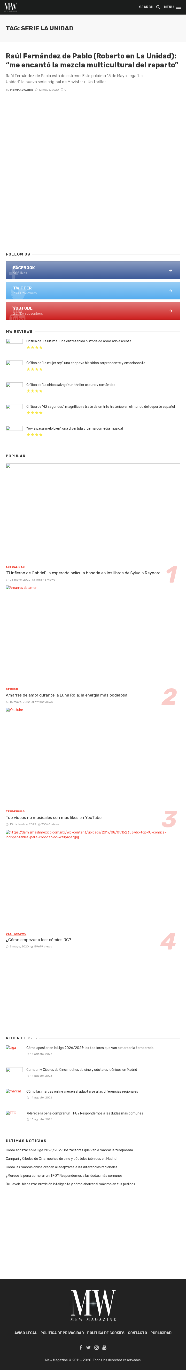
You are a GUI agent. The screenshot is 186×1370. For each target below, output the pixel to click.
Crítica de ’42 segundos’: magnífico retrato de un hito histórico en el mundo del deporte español (100, 407)
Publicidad (160, 1333)
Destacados (16, 933)
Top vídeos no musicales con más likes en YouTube (53, 817)
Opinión (12, 689)
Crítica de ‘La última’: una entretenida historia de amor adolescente (79, 341)
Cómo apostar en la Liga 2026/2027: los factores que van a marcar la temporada (90, 1048)
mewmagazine (21, 89)
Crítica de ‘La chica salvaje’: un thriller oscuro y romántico (71, 385)
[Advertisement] (93, 208)
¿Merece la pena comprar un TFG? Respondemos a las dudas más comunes (84, 1113)
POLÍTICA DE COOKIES (105, 1333)
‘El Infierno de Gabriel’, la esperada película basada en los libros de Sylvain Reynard (83, 572)
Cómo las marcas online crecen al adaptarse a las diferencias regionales (82, 1092)
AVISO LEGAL (26, 1333)
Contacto (137, 1333)
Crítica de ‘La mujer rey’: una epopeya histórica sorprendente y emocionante (85, 363)
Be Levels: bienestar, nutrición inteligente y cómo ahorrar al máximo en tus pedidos (70, 1184)
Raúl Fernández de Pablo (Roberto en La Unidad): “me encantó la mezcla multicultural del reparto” (92, 60)
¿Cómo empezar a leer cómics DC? (38, 939)
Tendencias (15, 811)
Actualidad (15, 567)
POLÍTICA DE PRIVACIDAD (62, 1333)
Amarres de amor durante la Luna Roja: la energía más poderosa (66, 695)
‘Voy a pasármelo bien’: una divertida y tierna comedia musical (74, 428)
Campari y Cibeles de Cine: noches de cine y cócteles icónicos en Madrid (81, 1070)
